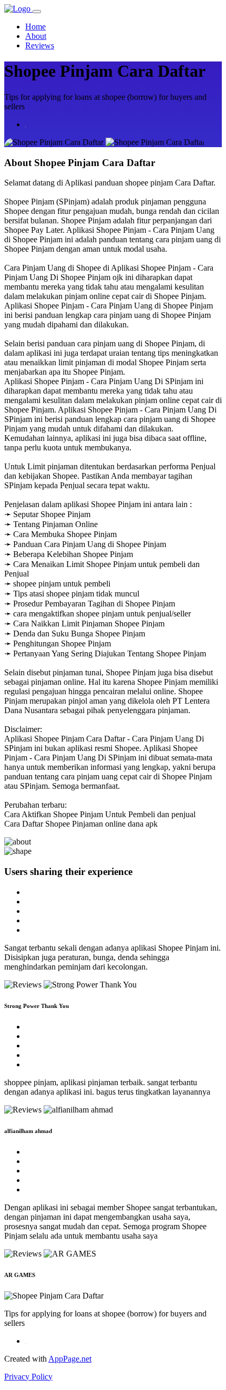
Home (35, 26)
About (35, 36)
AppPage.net (69, 1358)
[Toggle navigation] (37, 11)
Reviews (39, 45)
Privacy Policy (28, 1376)
